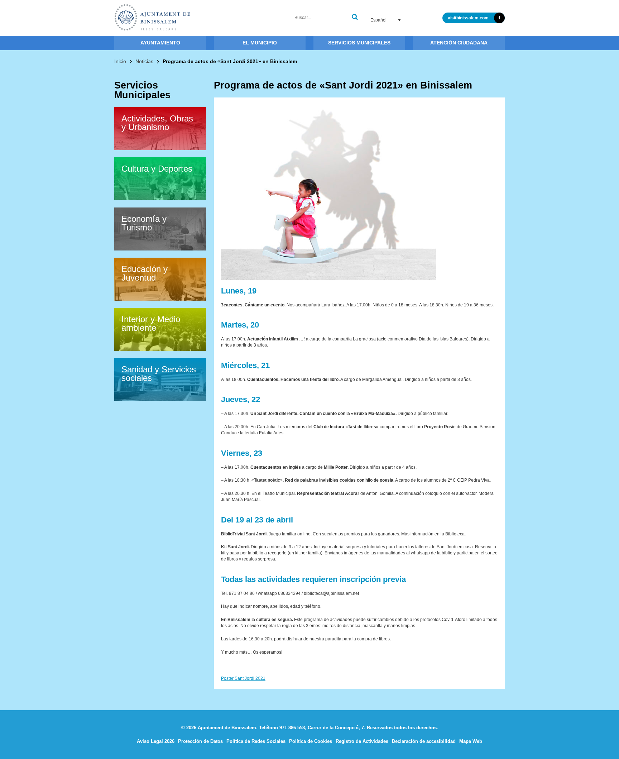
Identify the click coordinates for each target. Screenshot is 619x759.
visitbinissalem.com (468, 17)
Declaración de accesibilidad (424, 741)
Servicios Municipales (359, 43)
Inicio (120, 61)
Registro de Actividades (362, 741)
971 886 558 (292, 727)
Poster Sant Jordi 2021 (243, 678)
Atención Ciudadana (459, 43)
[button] (354, 18)
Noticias (144, 61)
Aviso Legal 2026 (155, 741)
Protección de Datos (200, 741)
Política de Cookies (310, 741)
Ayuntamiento (160, 43)
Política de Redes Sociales (255, 741)
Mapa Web (470, 741)
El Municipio (260, 43)
